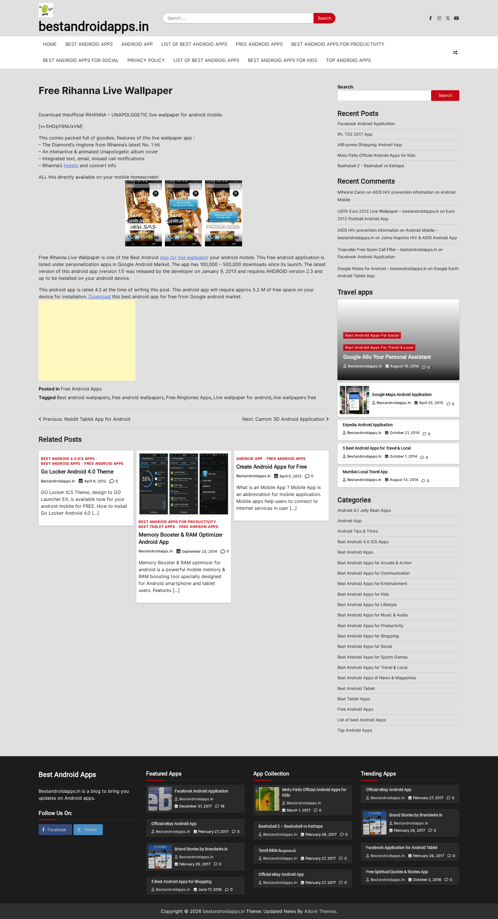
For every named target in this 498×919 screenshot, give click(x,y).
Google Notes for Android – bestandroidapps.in (382, 268)
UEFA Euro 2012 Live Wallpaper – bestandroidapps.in (388, 211)
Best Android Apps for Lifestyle (367, 604)
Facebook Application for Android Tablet (401, 847)
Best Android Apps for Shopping (368, 635)
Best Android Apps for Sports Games (372, 656)
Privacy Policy (146, 60)
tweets (71, 165)
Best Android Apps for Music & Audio (372, 614)
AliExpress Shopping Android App (369, 144)
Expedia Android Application (368, 424)
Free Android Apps (259, 44)
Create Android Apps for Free (271, 466)
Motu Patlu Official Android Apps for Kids (376, 155)
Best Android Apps (89, 44)
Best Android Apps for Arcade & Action (374, 562)
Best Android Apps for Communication (373, 573)
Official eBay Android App (174, 823)
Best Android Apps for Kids (282, 60)
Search (345, 87)
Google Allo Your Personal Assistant (387, 357)
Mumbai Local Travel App (365, 471)
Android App (137, 44)
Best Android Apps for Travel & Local (379, 347)
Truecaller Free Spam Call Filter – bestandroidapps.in (387, 249)
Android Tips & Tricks (357, 531)
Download (99, 296)
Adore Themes (320, 911)
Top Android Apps (348, 60)
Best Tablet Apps (157, 527)
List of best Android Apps (194, 44)
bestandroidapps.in (94, 26)
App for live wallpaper (184, 257)
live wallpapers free (294, 397)
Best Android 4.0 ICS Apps (68, 459)
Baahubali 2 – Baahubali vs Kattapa (370, 165)
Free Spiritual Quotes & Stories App (397, 871)
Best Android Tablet (356, 688)
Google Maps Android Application (402, 394)
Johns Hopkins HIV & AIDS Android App (419, 237)
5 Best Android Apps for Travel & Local (377, 448)
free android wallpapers (138, 397)
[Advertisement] (87, 340)
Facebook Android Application (366, 123)
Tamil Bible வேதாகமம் (277, 850)
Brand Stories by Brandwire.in (201, 849)
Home (50, 44)
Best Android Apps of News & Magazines (376, 677)
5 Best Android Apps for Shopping (181, 881)
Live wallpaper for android (242, 397)
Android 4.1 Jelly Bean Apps (364, 510)
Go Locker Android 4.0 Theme (77, 471)
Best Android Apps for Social (81, 60)
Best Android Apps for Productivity (337, 44)
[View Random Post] (455, 52)
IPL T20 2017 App (354, 134)
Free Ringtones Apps (188, 397)
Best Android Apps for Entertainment (372, 583)
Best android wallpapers (83, 397)
